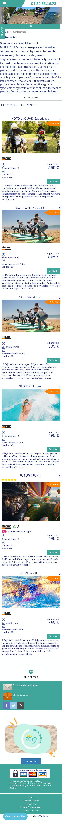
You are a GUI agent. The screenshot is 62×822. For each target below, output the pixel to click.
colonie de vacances (19, 63)
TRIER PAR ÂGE (27, 105)
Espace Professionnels (31, 807)
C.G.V (31, 797)
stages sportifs (24, 55)
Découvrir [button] (53, 181)
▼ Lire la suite (31, 97)
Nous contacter (31, 810)
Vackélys (43, 815)
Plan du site (31, 804)
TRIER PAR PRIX (8, 105)
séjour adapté (51, 59)
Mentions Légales (31, 800)
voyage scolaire (29, 59)
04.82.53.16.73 (43, 3)
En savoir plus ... (31, 761)
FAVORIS (2, 31)
